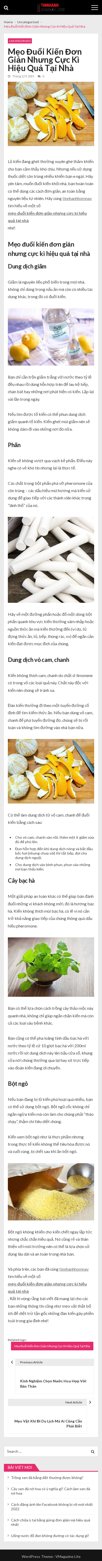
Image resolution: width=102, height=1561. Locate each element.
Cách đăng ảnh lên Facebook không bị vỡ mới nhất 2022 (52, 1506)
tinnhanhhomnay (77, 198)
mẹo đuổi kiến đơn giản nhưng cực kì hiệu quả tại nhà (47, 217)
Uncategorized (20, 40)
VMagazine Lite (68, 1556)
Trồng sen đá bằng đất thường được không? (47, 1477)
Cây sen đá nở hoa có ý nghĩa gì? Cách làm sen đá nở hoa (50, 1491)
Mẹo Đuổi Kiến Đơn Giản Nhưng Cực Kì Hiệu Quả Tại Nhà (52, 1346)
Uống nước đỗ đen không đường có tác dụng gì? (50, 1535)
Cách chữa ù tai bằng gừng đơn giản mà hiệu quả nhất (50, 1522)
